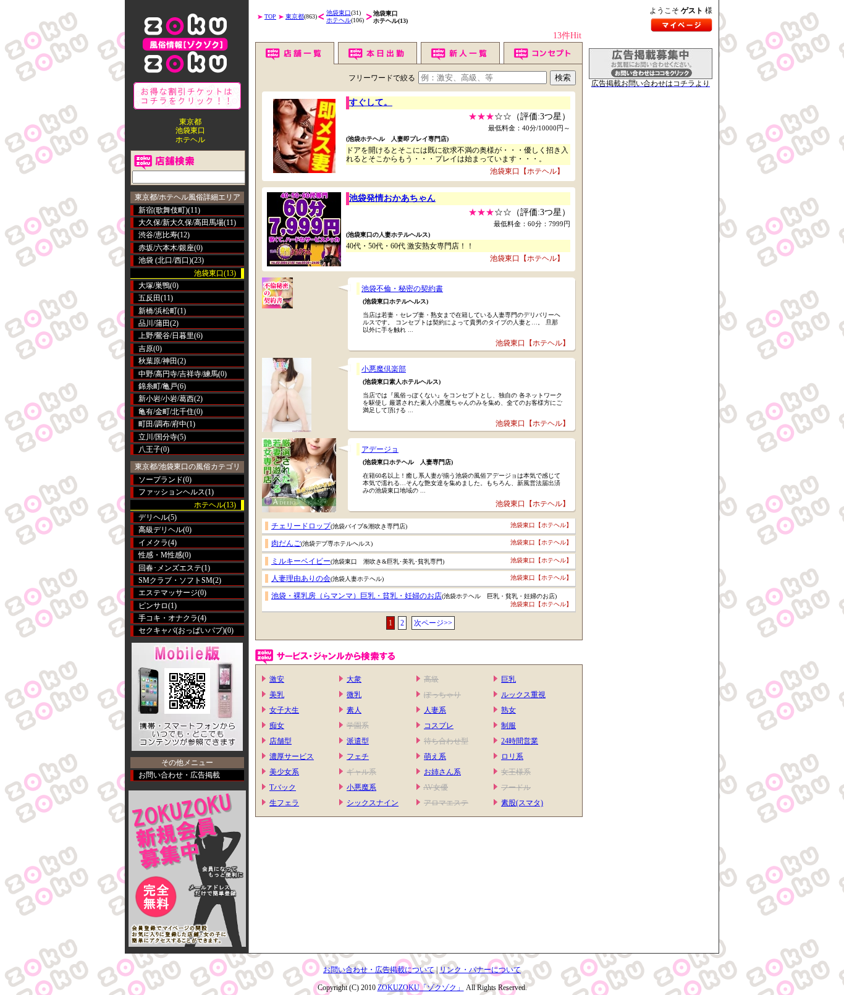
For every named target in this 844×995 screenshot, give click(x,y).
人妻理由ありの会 (301, 578)
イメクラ (153, 542)
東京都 (294, 16)
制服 (508, 725)
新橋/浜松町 (157, 311)
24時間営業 (519, 741)
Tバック (282, 787)
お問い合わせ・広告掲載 (179, 775)
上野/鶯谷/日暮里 (166, 335)
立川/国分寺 (157, 437)
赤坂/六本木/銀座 (166, 247)
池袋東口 (338, 12)
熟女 (508, 710)
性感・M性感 (160, 555)
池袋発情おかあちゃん (392, 198)
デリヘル (153, 517)
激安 (276, 679)
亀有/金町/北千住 (166, 411)
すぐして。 (370, 102)
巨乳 (508, 679)
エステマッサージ (168, 592)
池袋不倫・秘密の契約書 (402, 288)
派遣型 (358, 741)
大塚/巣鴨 (154, 285)
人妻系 (435, 710)
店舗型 (280, 741)
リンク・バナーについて (480, 969)
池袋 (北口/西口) (165, 260)
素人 (354, 710)
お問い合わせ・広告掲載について (378, 969)
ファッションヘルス (171, 492)
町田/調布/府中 (162, 424)
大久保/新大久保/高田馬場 (181, 222)
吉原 (145, 348)
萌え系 (435, 756)
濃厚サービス (291, 756)
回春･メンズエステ (169, 568)
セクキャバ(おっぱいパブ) (181, 630)
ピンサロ (153, 605)
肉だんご (286, 543)
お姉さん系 (442, 772)
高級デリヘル (160, 529)
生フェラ (284, 802)
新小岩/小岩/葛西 (166, 398)
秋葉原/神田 (157, 361)
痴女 (276, 725)
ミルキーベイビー (301, 561)
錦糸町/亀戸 (157, 386)
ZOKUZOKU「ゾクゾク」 (421, 987)
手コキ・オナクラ (168, 618)
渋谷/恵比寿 (157, 235)
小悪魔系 (361, 787)
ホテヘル (338, 20)
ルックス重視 (523, 694)
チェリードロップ (301, 526)
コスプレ (439, 725)
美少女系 (284, 772)
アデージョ (380, 449)
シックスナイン (373, 802)
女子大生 (284, 710)
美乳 (276, 694)
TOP (270, 16)
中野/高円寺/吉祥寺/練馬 (178, 374)
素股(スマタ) (522, 802)
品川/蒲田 (154, 323)
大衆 (354, 679)
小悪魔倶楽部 (383, 369)
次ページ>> (433, 623)
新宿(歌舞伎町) (163, 210)
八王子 (149, 449)
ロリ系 (512, 756)
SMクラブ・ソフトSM (175, 580)
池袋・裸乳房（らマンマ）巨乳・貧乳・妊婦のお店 (356, 595)
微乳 (354, 694)
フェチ (358, 756)
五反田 (149, 298)
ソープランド (160, 479)
